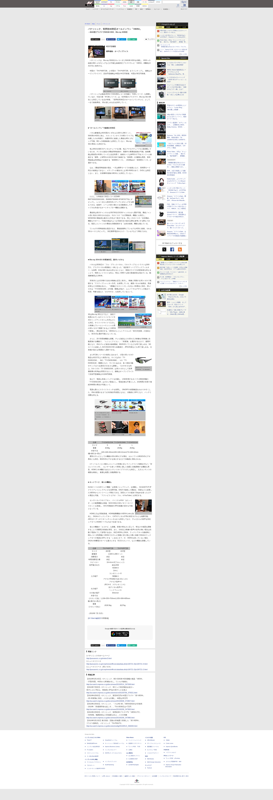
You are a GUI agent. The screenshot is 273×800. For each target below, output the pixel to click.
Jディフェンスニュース (154, 743)
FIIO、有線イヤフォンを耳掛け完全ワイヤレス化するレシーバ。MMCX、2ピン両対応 (176, 206)
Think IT (89, 740)
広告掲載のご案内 (117, 776)
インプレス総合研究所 (93, 746)
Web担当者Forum (92, 743)
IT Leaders (90, 750)
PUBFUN (166, 750)
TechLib (149, 768)
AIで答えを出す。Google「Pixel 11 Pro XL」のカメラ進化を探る (176, 297)
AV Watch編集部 (94, 618)
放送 (141, 9)
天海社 (168, 740)
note (134, 39)
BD (136, 9)
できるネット (91, 765)
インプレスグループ (165, 776)
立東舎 (130, 750)
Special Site (165, 58)
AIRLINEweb (151, 740)
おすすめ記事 (165, 290)
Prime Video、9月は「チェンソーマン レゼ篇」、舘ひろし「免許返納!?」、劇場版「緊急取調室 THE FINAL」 (173, 41)
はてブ (123, 39)
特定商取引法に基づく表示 (181, 776)
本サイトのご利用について (92, 776)
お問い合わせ (106, 776)
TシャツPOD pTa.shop (173, 758)
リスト (103, 39)
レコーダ (95, 9)
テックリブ (148, 765)
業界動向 (148, 9)
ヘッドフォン (120, 9)
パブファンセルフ (171, 752)
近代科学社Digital (134, 764)
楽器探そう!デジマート (135, 743)
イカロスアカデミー (153, 753)
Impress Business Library (112, 746)
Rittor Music (130, 737)
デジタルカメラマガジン (94, 762)
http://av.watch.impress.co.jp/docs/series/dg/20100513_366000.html (111, 726)
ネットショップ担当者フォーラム (114, 743)
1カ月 (184, 27)
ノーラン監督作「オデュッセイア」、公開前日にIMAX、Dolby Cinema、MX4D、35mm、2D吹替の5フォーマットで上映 (176, 127)
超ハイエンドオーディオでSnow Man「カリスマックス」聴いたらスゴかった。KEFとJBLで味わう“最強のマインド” (176, 228)
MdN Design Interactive (154, 762)
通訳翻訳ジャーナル (153, 746)
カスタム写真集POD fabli (173, 761)
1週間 (176, 27)
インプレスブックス (111, 761)
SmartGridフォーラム (111, 740)
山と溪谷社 (129, 753)
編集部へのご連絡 (130, 776)
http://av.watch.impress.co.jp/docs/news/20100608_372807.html (110, 701)
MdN (146, 756)
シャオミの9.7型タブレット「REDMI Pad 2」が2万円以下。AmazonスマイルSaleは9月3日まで (173, 37)
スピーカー (157, 9)
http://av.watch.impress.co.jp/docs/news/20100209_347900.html (110, 709)
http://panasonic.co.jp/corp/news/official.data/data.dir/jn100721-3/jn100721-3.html (116, 664)
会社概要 (154, 776)
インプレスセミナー (111, 750)
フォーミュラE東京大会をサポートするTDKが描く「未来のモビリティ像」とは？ (176, 87)
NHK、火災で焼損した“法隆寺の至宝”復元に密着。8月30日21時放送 (177, 173)
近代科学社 (129, 762)
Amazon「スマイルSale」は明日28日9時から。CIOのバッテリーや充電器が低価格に (176, 234)
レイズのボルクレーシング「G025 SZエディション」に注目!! (177, 79)
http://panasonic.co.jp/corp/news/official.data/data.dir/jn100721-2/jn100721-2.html (116, 669)
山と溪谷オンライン (134, 755)
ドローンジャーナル (92, 753)
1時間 (160, 27)
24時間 (168, 27)
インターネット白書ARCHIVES (96, 768)
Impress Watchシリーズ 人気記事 (172, 256)
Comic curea (169, 743)
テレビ (88, 9)
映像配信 (129, 9)
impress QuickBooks (172, 746)
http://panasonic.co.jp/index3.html (99, 658)
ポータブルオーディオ (107, 9)
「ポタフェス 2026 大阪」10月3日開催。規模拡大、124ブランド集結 (176, 146)
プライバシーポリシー (143, 776)
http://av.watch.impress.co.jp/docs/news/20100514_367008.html (110, 684)
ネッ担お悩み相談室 (92, 756)
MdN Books (150, 759)
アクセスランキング (168, 24)
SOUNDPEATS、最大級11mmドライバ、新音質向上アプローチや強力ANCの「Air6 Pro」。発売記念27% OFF (176, 217)
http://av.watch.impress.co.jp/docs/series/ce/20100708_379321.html (111, 693)
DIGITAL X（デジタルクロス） (114, 753)
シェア (112, 39)
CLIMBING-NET (133, 759)
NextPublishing (109, 764)
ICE (165, 737)
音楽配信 (165, 9)
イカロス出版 (149, 737)
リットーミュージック (135, 740)
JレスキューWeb (152, 750)
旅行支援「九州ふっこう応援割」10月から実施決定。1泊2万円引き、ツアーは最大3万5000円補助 (173, 269)
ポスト (97, 39)
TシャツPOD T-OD (134, 746)
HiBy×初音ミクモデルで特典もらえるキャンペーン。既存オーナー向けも (176, 117)
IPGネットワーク (169, 755)
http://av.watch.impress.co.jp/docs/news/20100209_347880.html (110, 718)
